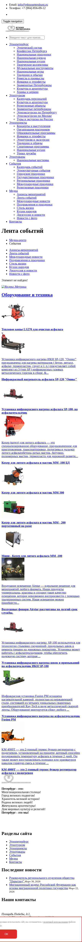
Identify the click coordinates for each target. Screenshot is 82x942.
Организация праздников (33, 129)
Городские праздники (31, 173)
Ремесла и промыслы (30, 78)
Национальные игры (30, 71)
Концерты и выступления (33, 126)
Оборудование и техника (27, 294)
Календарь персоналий (32, 98)
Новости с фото (27, 218)
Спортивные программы (33, 146)
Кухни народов (27, 211)
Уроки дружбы (26, 153)
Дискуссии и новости (31, 214)
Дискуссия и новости (23, 270)
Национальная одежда (31, 57)
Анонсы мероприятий (31, 194)
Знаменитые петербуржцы (34, 109)
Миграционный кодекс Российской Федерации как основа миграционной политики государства (42, 886)
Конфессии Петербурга (32, 51)
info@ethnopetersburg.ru (33, 4)
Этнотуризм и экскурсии (33, 139)
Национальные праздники (34, 54)
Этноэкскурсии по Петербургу (37, 112)
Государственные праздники (35, 177)
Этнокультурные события (33, 170)
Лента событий (27, 197)
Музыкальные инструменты (35, 68)
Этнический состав (29, 47)
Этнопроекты (18, 122)
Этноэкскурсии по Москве (34, 115)
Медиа (13, 190)
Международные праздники (35, 184)
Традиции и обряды (30, 143)
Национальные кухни (31, 61)
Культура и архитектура (32, 88)
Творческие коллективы (32, 64)
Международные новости (33, 201)
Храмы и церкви (28, 92)
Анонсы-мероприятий (23, 250)
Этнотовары (17, 156)
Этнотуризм (17, 95)
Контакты (15, 221)
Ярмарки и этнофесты (31, 81)
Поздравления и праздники (34, 204)
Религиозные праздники (33, 187)
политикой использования (55, 922)
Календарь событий (30, 167)
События (15, 163)
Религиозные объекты (31, 105)
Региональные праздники (33, 180)
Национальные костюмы (33, 160)
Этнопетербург (19, 44)
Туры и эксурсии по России (35, 119)
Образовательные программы (36, 132)
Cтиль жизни (25, 208)
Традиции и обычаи (30, 75)
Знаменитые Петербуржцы (34, 85)
